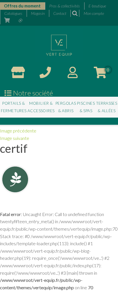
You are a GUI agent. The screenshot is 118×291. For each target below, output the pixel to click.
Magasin (38, 13)
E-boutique (97, 5)
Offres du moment (22, 5)
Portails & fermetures (14, 107)
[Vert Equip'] (59, 44)
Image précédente (18, 130)
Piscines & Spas (86, 107)
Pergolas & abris (66, 107)
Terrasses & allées (106, 107)
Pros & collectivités (64, 5)
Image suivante (14, 138)
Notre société (32, 93)
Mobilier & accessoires (40, 107)
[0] (100, 75)
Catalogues (13, 13)
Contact (59, 13)
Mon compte (94, 13)
